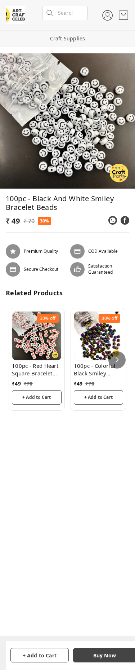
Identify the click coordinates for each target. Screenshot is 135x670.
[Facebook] (125, 220)
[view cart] (123, 15)
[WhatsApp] (112, 220)
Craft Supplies (67, 38)
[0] (123, 15)
